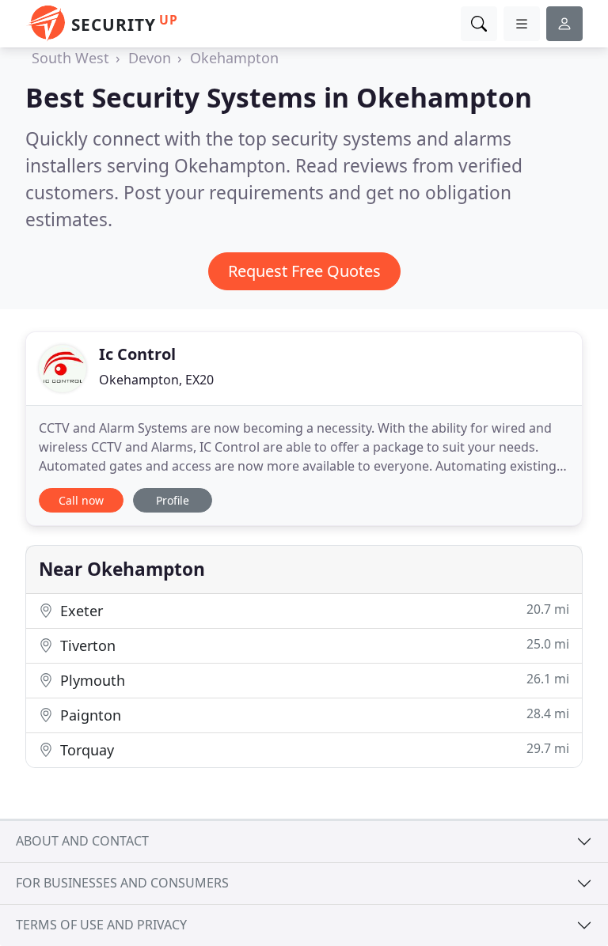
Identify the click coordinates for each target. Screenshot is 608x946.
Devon (149, 57)
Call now (81, 500)
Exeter (312, 610)
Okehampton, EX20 (156, 379)
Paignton (312, 715)
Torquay (312, 749)
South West (70, 57)
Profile (172, 500)
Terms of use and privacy (101, 924)
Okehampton (234, 57)
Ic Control (137, 354)
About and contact (82, 841)
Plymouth (312, 680)
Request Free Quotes (304, 271)
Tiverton (312, 645)
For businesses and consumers (122, 882)
